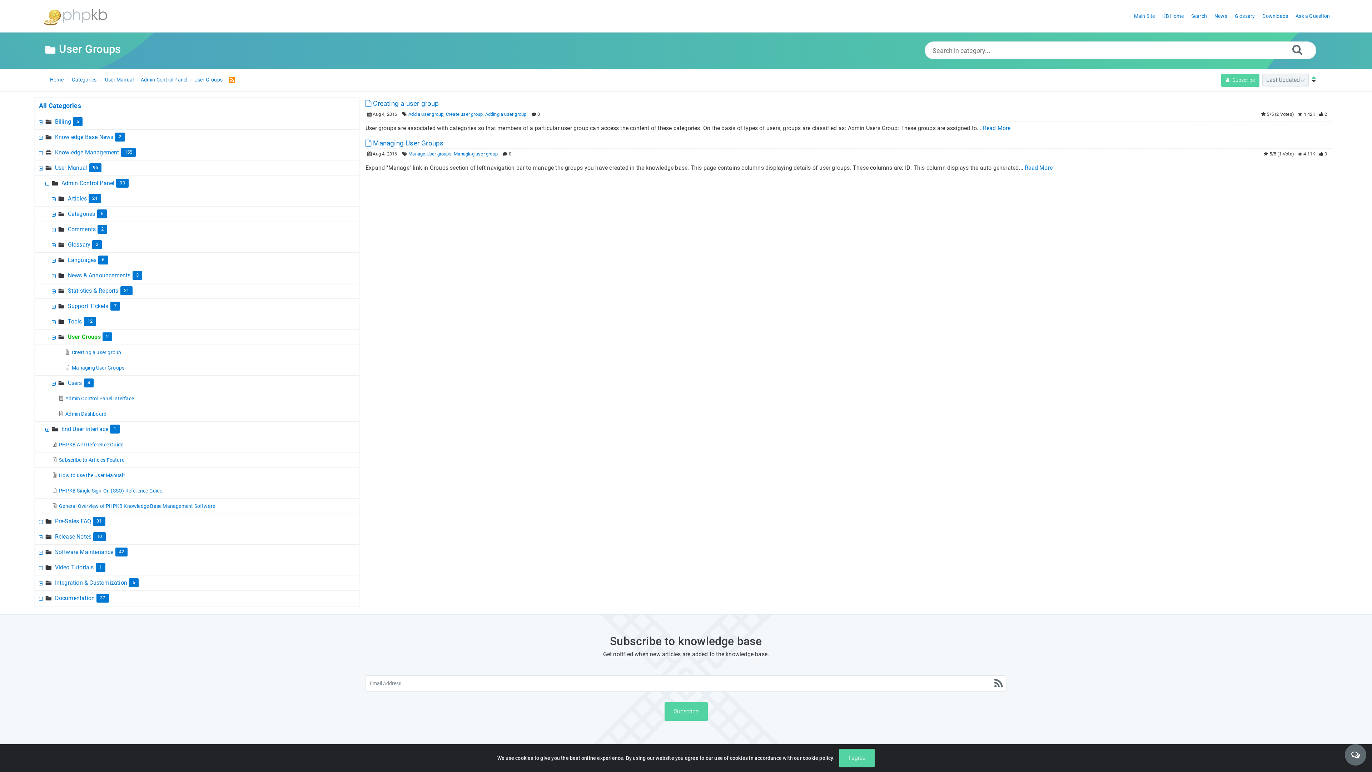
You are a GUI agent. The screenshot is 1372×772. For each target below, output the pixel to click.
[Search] (1297, 49)
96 (95, 167)
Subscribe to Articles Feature (91, 460)
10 (99, 536)
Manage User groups (430, 154)
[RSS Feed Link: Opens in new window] (230, 79)
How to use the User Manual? (92, 475)
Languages (82, 260)
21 (126, 290)
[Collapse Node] (42, 167)
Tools (75, 321)
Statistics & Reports (93, 290)
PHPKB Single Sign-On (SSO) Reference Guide (110, 491)
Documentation (75, 598)
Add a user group (425, 114)
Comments (82, 229)
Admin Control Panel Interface (99, 398)
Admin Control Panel (164, 80)
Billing (63, 121)
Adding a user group (506, 114)
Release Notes (73, 536)
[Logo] (75, 16)
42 (121, 551)
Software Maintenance (84, 552)
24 (94, 198)
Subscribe (1243, 80)
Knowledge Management (87, 152)
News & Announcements (99, 275)
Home (57, 80)
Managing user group (476, 154)
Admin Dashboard (85, 414)
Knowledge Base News (84, 137)
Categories (84, 80)
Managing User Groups (98, 368)
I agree (857, 757)
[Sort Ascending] (1312, 79)
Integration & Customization (91, 582)
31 (98, 521)
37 (102, 597)
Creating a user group (96, 352)
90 (122, 182)
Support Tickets (88, 306)
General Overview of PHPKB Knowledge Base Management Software (137, 506)
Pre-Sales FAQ (73, 521)
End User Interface (85, 429)
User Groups (208, 80)
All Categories (60, 105)
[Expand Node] (42, 121)
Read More (997, 128)
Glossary (79, 244)
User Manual (119, 80)
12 (90, 321)
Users (75, 383)
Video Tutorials (74, 567)
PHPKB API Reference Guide (91, 444)
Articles (77, 198)
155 (129, 152)
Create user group (464, 114)
